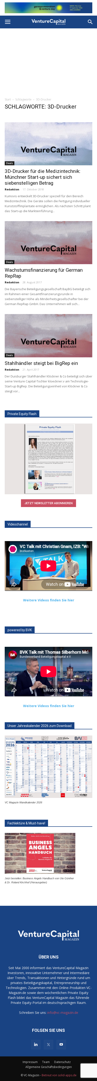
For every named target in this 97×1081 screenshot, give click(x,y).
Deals (9, 163)
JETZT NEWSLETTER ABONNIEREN (48, 503)
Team (46, 1062)
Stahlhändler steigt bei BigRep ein (41, 363)
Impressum (30, 1062)
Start (8, 99)
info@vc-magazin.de (62, 1012)
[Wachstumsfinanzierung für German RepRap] (48, 242)
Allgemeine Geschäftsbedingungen (48, 1067)
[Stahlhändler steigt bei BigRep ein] (48, 335)
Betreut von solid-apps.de (59, 1075)
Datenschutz (62, 1062)
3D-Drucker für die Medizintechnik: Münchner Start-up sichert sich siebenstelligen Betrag (42, 177)
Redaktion (12, 189)
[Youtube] (61, 1044)
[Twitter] (48, 1044)
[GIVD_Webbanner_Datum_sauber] (48, 7)
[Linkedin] (35, 1044)
